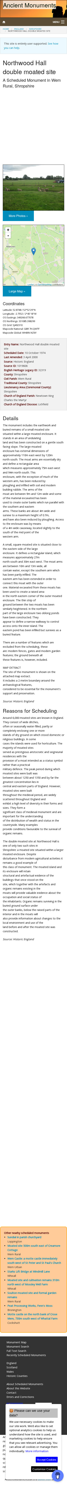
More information (36, 1451)
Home (6, 28)
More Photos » (18, 216)
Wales (10, 1371)
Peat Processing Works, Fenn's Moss (29, 1305)
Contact (11, 1392)
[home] (25, 22)
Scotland (12, 1367)
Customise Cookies (44, 1469)
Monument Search (18, 1346)
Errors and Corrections (20, 1397)
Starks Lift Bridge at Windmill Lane (28, 1271)
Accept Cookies (46, 1459)
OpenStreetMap (44, 284)
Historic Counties (17, 1376)
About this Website (18, 1388)
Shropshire (35, 28)
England (19, 28)
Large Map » (17, 291)
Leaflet (31, 284)
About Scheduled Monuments (25, 1384)
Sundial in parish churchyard (24, 1237)
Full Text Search (16, 1351)
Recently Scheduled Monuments (26, 1355)
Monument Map (16, 1342)
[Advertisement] (33, 127)
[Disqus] (33, 1070)
